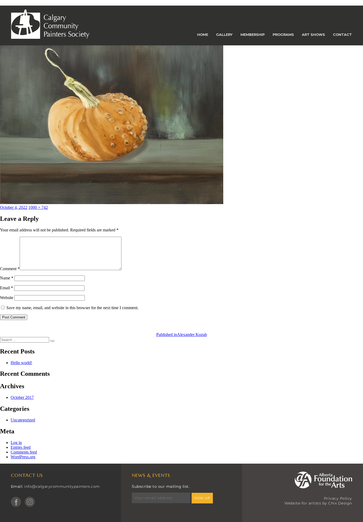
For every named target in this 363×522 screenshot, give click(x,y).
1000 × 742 (38, 207)
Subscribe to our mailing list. (160, 486)
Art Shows (313, 34)
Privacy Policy (338, 498)
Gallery (224, 34)
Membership (252, 34)
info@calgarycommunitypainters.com (62, 486)
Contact (342, 34)
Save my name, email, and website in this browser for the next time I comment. (72, 307)
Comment (10, 268)
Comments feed (24, 452)
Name (6, 278)
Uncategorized (23, 420)
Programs (283, 34)
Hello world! (21, 362)
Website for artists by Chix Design (318, 503)
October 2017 (22, 397)
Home (202, 34)
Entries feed (21, 447)
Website (6, 297)
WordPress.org (23, 457)
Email (6, 288)
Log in (16, 442)
